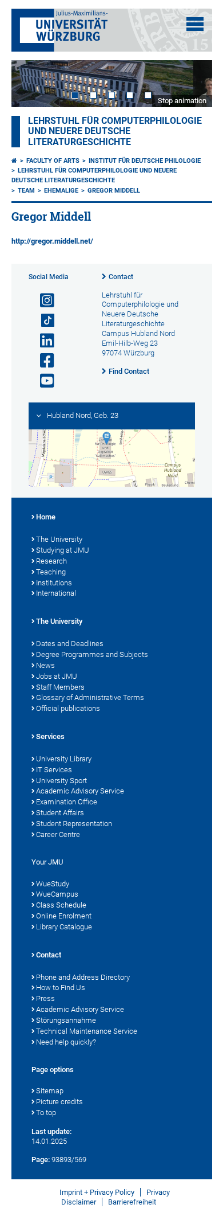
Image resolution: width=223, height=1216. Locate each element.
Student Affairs (60, 812)
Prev (31, 83)
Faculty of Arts (52, 161)
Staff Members (60, 687)
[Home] (14, 161)
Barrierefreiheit (132, 1202)
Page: (40, 1159)
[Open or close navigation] (195, 24)
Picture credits (59, 1101)
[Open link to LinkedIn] (42, 341)
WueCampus (57, 894)
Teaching (51, 572)
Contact (121, 277)
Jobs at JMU (56, 676)
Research (51, 561)
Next (192, 83)
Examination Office (66, 801)
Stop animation (182, 100)
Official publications (68, 708)
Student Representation (74, 823)
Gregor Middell (113, 190)
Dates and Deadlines (69, 643)
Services (50, 736)
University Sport (61, 780)
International (56, 593)
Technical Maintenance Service (86, 1031)
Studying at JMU (62, 550)
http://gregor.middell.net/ (52, 241)
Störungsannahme (66, 1020)
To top (46, 1112)
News (45, 665)
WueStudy (52, 883)
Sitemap (49, 1090)
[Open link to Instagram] (42, 301)
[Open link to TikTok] (42, 321)
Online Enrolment (63, 916)
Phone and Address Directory (83, 977)
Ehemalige (61, 190)
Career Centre (58, 834)
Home (45, 517)
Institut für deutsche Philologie (145, 161)
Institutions (54, 582)
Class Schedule (61, 905)
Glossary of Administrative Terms (90, 697)
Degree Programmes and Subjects (92, 654)
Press (45, 998)
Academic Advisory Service (80, 791)
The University (59, 539)
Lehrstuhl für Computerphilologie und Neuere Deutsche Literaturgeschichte (115, 131)
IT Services (54, 769)
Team (26, 190)
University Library (63, 758)
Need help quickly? (66, 1042)
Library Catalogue (64, 926)
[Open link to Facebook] (42, 361)
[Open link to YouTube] (42, 381)
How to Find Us (60, 987)
